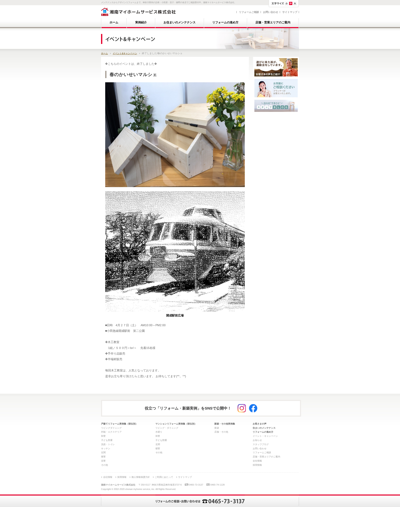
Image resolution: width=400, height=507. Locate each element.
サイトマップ (289, 12)
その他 (104, 465)
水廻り (158, 432)
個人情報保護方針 (140, 477)
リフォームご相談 (249, 12)
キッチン (105, 448)
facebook (253, 408)
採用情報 (257, 465)
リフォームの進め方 (225, 22)
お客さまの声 (259, 423)
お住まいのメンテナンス (180, 22)
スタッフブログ (261, 444)
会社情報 (257, 461)
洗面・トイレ (108, 444)
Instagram (242, 408)
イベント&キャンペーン (125, 53)
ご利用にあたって (164, 477)
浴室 (103, 461)
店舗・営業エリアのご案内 (272, 22)
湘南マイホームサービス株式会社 (138, 12)
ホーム (114, 22)
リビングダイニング (111, 428)
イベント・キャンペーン (265, 436)
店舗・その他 (221, 432)
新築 (216, 428)
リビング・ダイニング (166, 428)
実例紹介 (141, 22)
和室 (103, 436)
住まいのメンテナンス (264, 428)
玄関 (103, 452)
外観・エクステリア (111, 432)
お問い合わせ (270, 12)
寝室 (103, 456)
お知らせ (257, 440)
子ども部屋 (106, 440)
